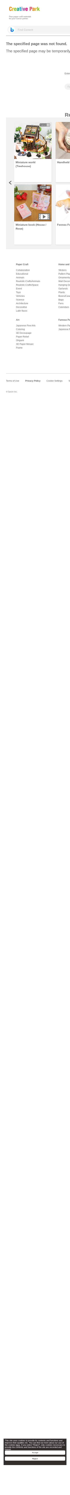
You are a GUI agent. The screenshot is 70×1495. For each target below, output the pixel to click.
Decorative (21, 307)
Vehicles (20, 296)
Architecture (22, 303)
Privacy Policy (33, 381)
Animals (20, 277)
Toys (18, 292)
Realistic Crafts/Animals (28, 281)
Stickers (62, 270)
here (18, 1445)
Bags (61, 299)
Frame (19, 347)
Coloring (20, 329)
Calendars (63, 307)
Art (17, 320)
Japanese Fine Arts (25, 325)
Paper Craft (22, 264)
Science (20, 299)
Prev (10, 182)
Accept (35, 1453)
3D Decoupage (24, 333)
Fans (60, 303)
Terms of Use (12, 381)
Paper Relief (22, 336)
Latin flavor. (22, 311)
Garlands (63, 288)
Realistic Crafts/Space (27, 285)
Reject (35, 1459)
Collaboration (23, 270)
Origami (20, 340)
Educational (22, 274)
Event (19, 288)
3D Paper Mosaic (25, 344)
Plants (61, 292)
